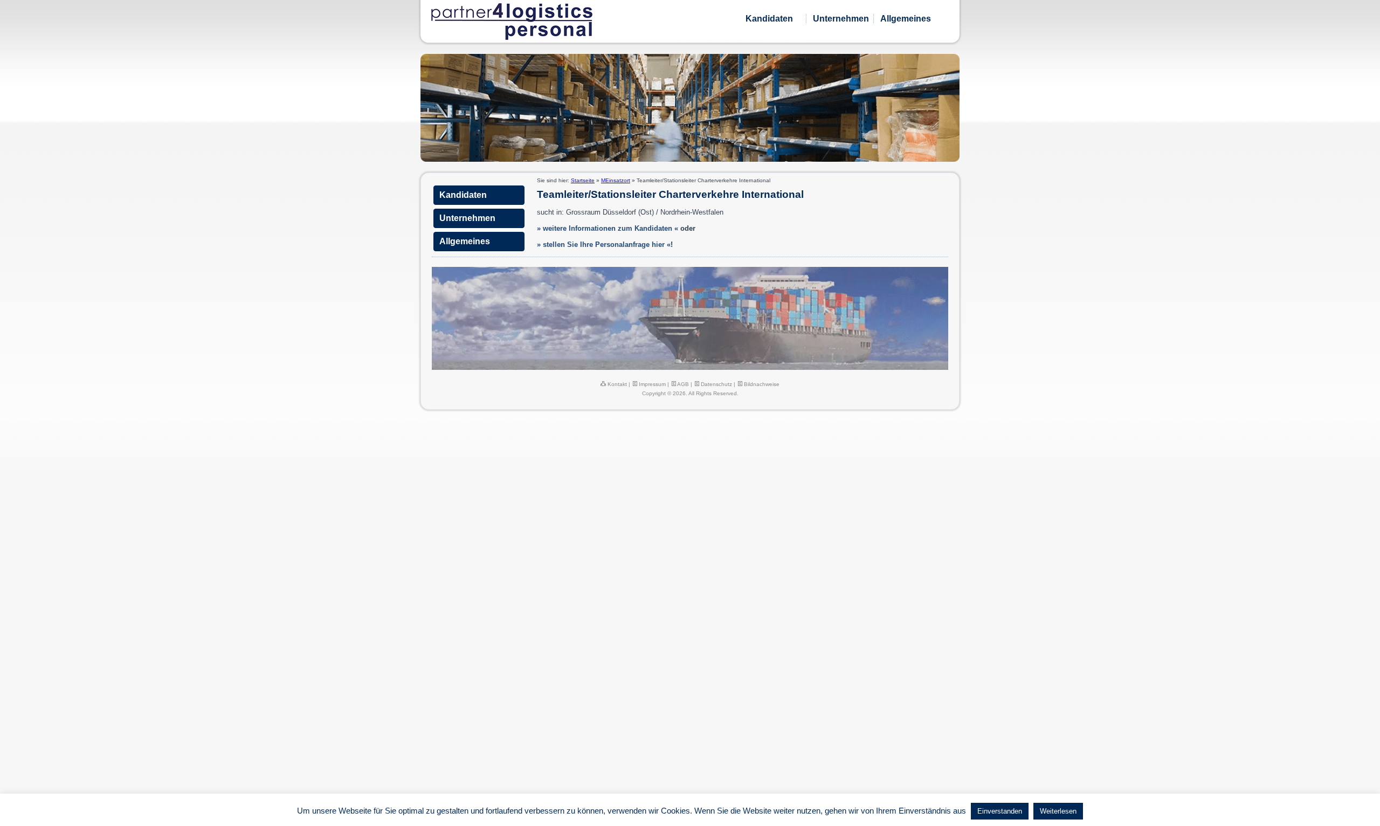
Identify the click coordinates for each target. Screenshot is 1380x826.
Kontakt (616, 384)
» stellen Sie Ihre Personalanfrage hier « (604, 244)
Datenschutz (715, 384)
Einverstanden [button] (999, 811)
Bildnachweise (760, 384)
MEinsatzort (615, 180)
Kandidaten (769, 18)
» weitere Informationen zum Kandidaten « (607, 228)
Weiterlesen (1058, 811)
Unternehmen (841, 18)
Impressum (651, 384)
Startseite (583, 180)
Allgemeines (905, 18)
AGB (682, 384)
